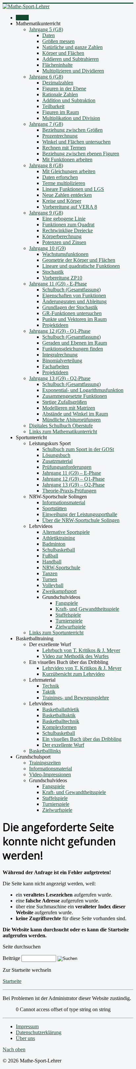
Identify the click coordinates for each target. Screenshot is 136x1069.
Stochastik (53, 272)
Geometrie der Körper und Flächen (78, 260)
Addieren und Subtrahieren (70, 59)
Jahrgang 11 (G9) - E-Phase (58, 283)
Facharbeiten (55, 366)
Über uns (25, 1038)
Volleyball (52, 585)
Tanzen (49, 573)
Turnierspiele (69, 621)
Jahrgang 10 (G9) (47, 248)
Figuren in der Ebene (64, 88)
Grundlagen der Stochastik (70, 307)
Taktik (48, 691)
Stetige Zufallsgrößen (64, 402)
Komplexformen (59, 727)
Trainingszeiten (45, 762)
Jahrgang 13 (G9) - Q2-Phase (59, 378)
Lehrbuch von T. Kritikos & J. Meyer (81, 650)
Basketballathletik (60, 709)
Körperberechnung (62, 236)
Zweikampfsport (59, 591)
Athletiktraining (58, 538)
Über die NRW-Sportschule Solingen (80, 520)
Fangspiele (66, 603)
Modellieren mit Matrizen (68, 408)
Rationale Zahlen (60, 94)
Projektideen (55, 325)
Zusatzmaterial (57, 461)
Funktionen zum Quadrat (68, 224)
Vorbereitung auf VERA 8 (69, 207)
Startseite (12, 981)
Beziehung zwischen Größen (72, 130)
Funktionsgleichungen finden (72, 349)
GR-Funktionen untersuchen (72, 313)
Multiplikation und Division (71, 118)
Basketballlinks (45, 751)
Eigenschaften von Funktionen (74, 295)
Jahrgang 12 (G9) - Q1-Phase (59, 331)
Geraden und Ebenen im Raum (74, 343)
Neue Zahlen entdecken (67, 195)
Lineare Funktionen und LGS (73, 189)
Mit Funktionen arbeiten (67, 159)
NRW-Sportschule (61, 567)
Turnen (49, 579)
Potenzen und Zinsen (64, 242)
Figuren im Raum (60, 112)
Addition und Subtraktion (68, 100)
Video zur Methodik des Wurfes (75, 656)
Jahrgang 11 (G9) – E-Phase (71, 473)
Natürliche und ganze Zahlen (72, 47)
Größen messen (58, 41)
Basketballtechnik (60, 721)
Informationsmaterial (63, 502)
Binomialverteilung (62, 360)
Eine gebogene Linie (63, 218)
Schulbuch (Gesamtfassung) (71, 289)
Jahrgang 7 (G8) (46, 124)
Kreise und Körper (61, 201)
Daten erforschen (60, 177)
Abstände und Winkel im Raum (75, 414)
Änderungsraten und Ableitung (74, 301)
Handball (51, 561)
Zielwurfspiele (70, 626)
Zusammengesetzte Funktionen (74, 396)
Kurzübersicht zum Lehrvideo (73, 674)
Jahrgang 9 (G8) (46, 213)
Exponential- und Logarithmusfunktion (82, 390)
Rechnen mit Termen (64, 147)
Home (22, 17)
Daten (48, 35)
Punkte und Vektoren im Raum (74, 319)
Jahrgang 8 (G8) (46, 165)
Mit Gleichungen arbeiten (68, 171)
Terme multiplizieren (63, 183)
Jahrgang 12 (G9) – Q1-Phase (73, 479)
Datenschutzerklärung (38, 1032)
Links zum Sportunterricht (56, 632)
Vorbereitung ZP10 (62, 278)
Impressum (27, 1026)
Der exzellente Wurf (63, 745)
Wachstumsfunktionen (65, 254)
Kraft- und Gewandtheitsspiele (87, 609)
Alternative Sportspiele (66, 532)
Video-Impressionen (50, 774)
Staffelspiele (68, 615)
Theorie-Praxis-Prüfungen (69, 490)
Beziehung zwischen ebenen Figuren (80, 153)
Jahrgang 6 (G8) (46, 77)
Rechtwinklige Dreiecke (67, 230)
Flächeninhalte (57, 65)
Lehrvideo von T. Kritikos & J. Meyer (81, 668)
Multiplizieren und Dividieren (73, 71)
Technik (50, 686)
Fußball (50, 555)
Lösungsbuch (56, 455)
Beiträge (11, 958)
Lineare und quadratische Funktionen (81, 266)
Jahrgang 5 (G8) (46, 29)
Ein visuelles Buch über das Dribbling (81, 739)
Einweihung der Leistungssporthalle (79, 514)
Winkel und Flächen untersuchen (76, 142)
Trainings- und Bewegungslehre (75, 697)
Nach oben (14, 1049)
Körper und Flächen (63, 53)
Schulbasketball (58, 550)
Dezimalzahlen (57, 82)
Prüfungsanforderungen (66, 467)
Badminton (53, 544)
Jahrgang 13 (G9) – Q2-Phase (73, 485)
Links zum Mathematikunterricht (63, 431)
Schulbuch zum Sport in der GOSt (78, 449)
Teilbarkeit (53, 106)
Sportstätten (54, 508)
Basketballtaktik (59, 715)
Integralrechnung (60, 354)
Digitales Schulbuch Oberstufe (61, 425)
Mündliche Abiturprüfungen (71, 419)
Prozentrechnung (60, 136)
